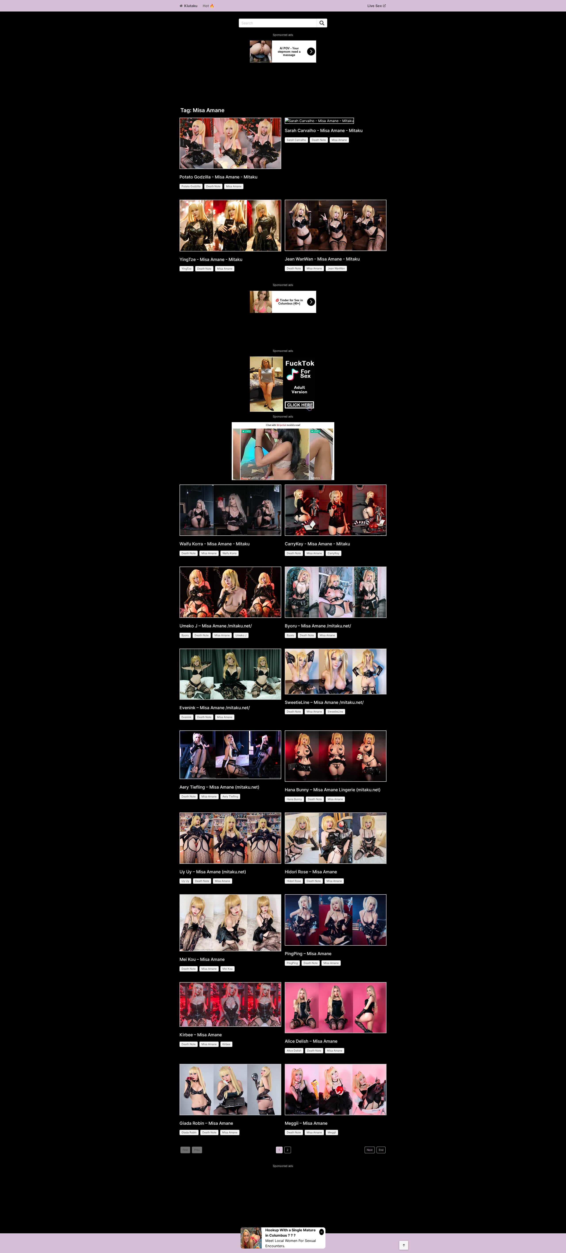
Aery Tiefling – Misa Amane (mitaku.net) (219, 787)
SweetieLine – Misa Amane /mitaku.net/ (324, 702)
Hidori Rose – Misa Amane (311, 871)
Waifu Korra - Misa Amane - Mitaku (215, 543)
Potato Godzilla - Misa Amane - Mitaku (218, 177)
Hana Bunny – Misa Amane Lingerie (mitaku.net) (333, 789)
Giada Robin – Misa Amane (206, 1123)
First (185, 1149)
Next (370, 1149)
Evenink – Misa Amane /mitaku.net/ (215, 707)
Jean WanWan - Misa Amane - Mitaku (322, 259)
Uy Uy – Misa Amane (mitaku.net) (213, 871)
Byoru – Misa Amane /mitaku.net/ (318, 625)
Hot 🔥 (208, 6)
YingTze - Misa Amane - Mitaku (211, 259)
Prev (197, 1149)
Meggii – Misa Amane (306, 1123)
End (381, 1149)
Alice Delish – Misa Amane (311, 1041)
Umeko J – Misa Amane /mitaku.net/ (216, 625)
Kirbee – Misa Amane (201, 1034)
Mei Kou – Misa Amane (202, 959)
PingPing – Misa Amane (308, 953)
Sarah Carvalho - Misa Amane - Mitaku (324, 130)
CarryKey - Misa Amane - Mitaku (317, 543)
